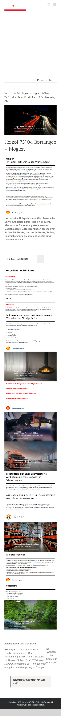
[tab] (17, 259)
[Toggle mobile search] (49, 4)
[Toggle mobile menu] (55, 4)
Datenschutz (21, 705)
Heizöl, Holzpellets (17, 259)
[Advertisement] (30, 45)
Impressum (32, 705)
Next (51, 80)
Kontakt (41, 705)
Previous (41, 80)
